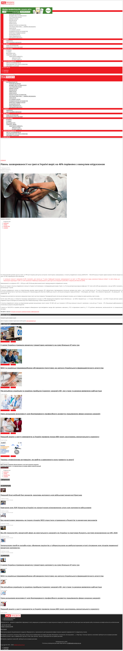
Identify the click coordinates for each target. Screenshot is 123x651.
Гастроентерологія (15, 17)
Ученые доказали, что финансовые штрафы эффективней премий (21, 466)
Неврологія (12, 22)
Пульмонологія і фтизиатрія (18, 31)
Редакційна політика (9, 618)
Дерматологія (13, 19)
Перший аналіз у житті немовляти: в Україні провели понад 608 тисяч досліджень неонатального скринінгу (50, 436)
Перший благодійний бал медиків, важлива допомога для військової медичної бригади (41, 495)
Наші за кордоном (12, 45)
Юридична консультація (14, 47)
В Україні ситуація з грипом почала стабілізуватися (25, 311)
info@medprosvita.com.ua (74, 643)
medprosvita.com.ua (19, 645)
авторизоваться (31, 321)
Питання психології (15, 37)
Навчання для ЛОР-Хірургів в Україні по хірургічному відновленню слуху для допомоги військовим (46, 507)
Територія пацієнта (9, 61)
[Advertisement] (61, 149)
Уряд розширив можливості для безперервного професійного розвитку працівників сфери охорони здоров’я (50, 414)
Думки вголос (8, 48)
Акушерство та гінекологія (17, 16)
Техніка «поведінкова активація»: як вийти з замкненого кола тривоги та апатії (37, 459)
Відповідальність (8, 619)
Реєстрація (4, 629)
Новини (6, 39)
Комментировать (6, 169)
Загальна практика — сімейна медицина (22, 26)
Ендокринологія (14, 34)
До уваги (6, 44)
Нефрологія (13, 23)
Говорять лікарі (11, 55)
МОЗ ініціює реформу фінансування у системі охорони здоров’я (20, 464)
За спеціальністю (11, 12)
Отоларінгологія (14, 30)
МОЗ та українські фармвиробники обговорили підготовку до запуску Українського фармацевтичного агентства (52, 368)
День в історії (16, 58)
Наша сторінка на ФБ (7, 626)
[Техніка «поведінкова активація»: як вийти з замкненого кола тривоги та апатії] (11, 454)
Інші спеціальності (15, 36)
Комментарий (4, 467)
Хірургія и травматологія (17, 33)
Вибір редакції (5, 341)
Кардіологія (13, 20)
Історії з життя (17, 59)
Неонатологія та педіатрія (17, 25)
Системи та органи (12, 66)
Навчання (9, 41)
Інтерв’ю (9, 50)
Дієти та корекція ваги (13, 63)
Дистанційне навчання (13, 42)
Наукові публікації (15, 14)
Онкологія (12, 28)
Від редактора (10, 53)
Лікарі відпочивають (16, 56)
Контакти (6, 67)
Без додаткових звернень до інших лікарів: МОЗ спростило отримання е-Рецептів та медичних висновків (49, 520)
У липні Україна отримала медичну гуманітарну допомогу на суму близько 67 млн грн (40, 345)
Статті (5, 11)
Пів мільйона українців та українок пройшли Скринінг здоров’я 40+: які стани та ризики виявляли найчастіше (51, 391)
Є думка (8, 52)
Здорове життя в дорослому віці (17, 64)
